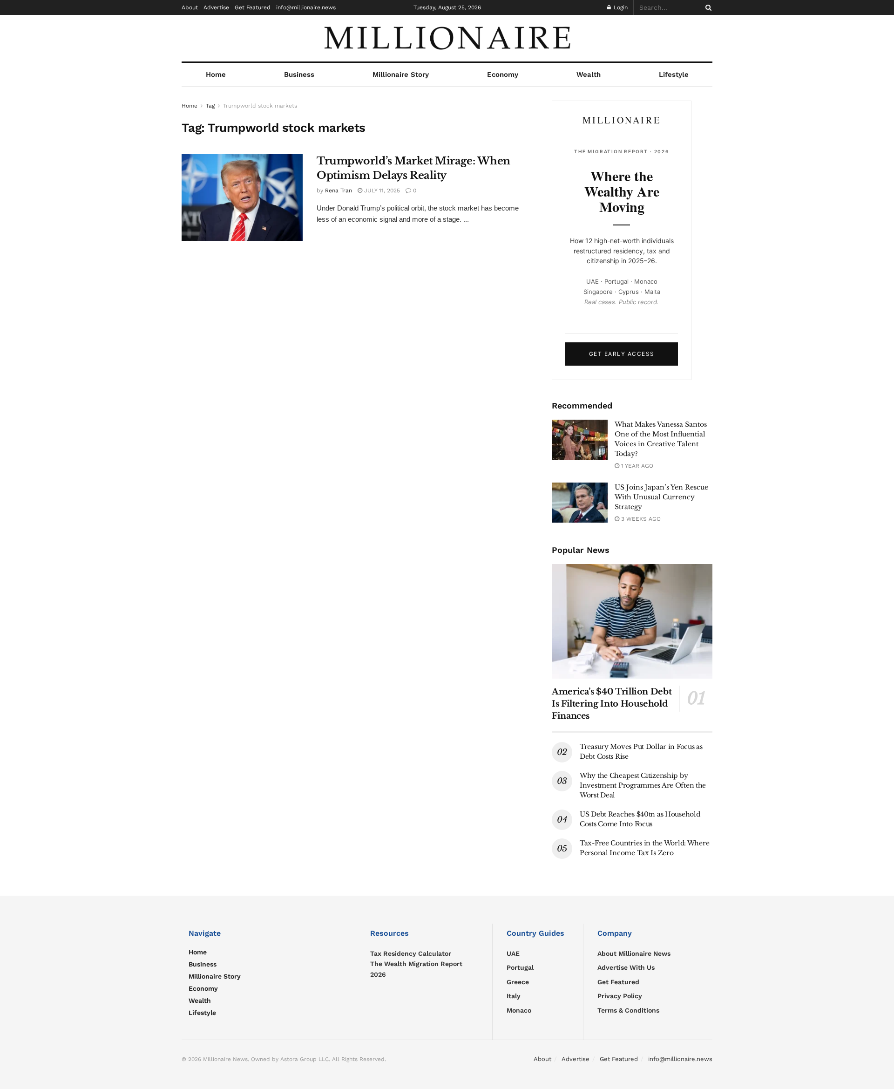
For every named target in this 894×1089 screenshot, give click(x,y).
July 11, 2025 (381, 190)
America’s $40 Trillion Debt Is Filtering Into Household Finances (611, 704)
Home (216, 74)
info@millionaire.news (306, 7)
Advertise (216, 7)
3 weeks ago (640, 519)
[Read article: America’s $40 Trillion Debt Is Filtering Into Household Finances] (632, 621)
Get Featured (253, 7)
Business (299, 74)
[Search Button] (707, 7)
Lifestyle (674, 74)
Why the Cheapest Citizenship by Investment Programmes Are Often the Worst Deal (643, 785)
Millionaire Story (400, 74)
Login (620, 7)
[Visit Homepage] (447, 38)
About (190, 7)
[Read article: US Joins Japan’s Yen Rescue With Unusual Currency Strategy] (580, 503)
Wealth (588, 74)
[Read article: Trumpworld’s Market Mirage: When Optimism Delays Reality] (242, 197)
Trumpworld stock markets (260, 105)
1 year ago (636, 466)
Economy (502, 74)
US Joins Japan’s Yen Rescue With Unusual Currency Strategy (661, 497)
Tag (210, 105)
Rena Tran (338, 190)
